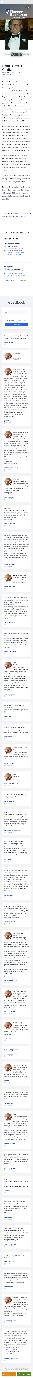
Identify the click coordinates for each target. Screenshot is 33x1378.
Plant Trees (23, 258)
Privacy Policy (11, 1369)
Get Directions (10, 258)
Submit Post (16, 324)
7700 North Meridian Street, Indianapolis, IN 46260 (16, 253)
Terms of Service (21, 1369)
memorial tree (24, 213)
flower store (23, 216)
